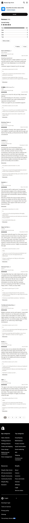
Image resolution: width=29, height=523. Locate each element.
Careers (17, 473)
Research (3, 484)
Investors (17, 476)
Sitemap (3, 514)
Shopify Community (6, 476)
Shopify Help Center (6, 470)
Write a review (6, 40)
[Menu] (27, 2)
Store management (6, 457)
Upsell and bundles (20, 446)
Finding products (6, 440)
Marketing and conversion (5, 453)
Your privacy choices (7, 518)
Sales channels (5, 437)
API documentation (6, 473)
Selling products (5, 443)
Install (14, 14)
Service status (19, 490)
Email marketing (19, 449)
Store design (4, 449)
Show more (4, 82)
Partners (17, 481)
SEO (16, 452)
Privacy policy (5, 510)
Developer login (5, 503)
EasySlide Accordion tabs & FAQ (15, 7)
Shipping (17, 455)
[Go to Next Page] (23, 417)
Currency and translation (18, 458)
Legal (16, 487)
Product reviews (19, 443)
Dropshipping (18, 437)
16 (20, 417)
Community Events (6, 479)
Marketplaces (19, 440)
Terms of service (6, 506)
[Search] (24, 2)
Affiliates (17, 484)
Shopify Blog (4, 481)
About (16, 470)
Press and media (19, 479)
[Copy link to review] (11, 51)
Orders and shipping (6, 446)
